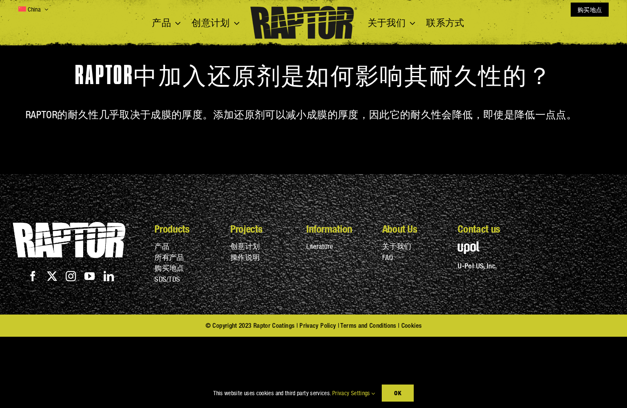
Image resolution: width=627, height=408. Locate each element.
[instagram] (71, 276)
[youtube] (89, 276)
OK (397, 392)
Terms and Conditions (368, 325)
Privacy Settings (352, 393)
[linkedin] (109, 276)
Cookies (411, 325)
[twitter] (52, 276)
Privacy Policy (317, 325)
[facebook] (33, 276)
